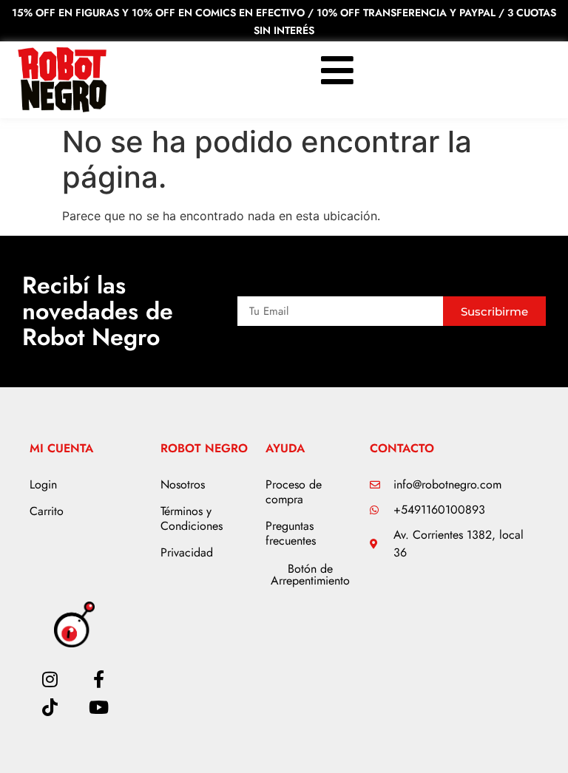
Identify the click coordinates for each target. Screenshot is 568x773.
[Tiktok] (50, 707)
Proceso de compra (294, 492)
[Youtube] (99, 707)
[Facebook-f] (99, 679)
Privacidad (186, 552)
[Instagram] (50, 679)
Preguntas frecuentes (291, 533)
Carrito (47, 511)
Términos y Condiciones (191, 518)
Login (43, 484)
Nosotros (182, 484)
